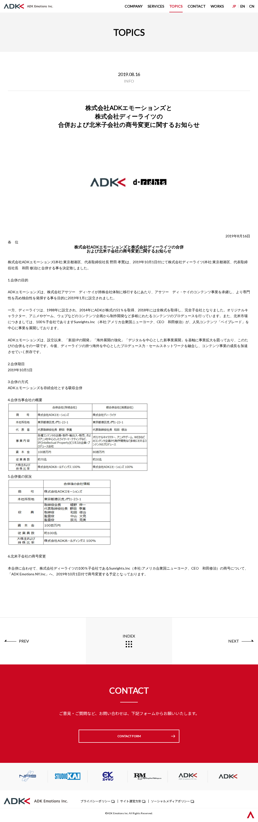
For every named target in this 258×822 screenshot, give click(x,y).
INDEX (129, 635)
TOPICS (176, 6)
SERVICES (156, 6)
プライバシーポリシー (95, 801)
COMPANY (134, 6)
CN (251, 6)
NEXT (233, 641)
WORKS (217, 6)
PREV (24, 641)
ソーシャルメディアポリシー (170, 801)
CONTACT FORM (129, 736)
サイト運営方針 (130, 801)
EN (242, 6)
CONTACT (197, 6)
